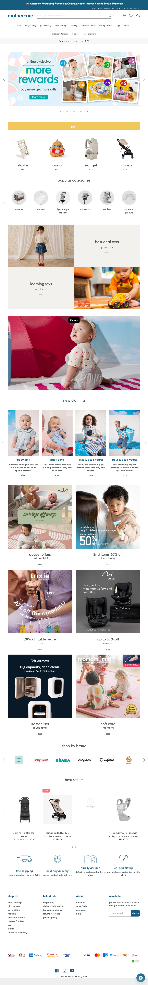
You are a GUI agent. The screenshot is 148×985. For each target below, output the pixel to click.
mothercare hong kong (77, 976)
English (136, 8)
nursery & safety (16, 921)
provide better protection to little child (123, 873)
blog (78, 913)
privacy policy (50, 917)
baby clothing (15, 902)
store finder (82, 906)
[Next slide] (144, 79)
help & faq (48, 902)
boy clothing (14, 910)
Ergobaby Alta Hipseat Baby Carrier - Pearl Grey (123, 834)
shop (23, 169)
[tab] (60, 111)
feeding (12, 913)
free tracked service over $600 (24, 875)
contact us (81, 910)
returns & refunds (51, 913)
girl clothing (14, 906)
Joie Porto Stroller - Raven (24, 834)
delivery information (53, 906)
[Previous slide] (4, 79)
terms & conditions (52, 910)
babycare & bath (16, 917)
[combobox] (74, 16)
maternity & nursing (17, 932)
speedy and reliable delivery (57, 875)
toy (9, 925)
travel (11, 928)
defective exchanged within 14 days (90, 873)
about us (80, 902)
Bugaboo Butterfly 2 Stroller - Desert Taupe (57, 834)
